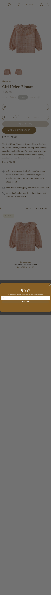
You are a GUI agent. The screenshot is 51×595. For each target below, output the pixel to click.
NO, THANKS (25, 305)
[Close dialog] (49, 284)
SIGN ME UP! (25, 301)
